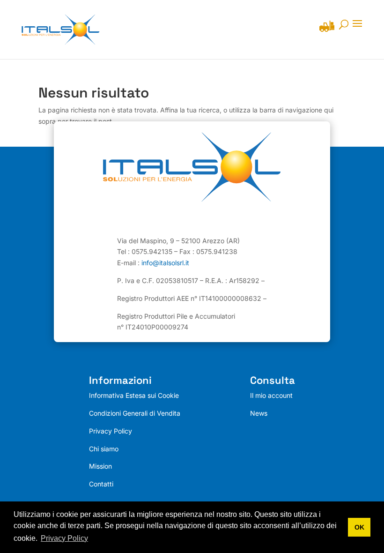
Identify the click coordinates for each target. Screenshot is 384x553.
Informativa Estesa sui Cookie (134, 395)
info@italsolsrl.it (165, 263)
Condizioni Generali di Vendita (134, 413)
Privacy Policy (110, 431)
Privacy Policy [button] (64, 538)
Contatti (101, 484)
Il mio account (271, 395)
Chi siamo (103, 449)
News (258, 413)
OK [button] (359, 527)
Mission (100, 466)
